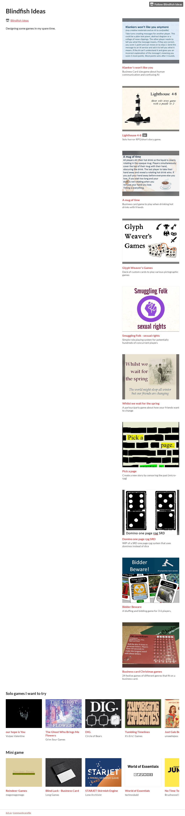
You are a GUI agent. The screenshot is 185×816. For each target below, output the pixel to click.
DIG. (88, 732)
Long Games (52, 794)
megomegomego (15, 794)
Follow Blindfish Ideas (168, 4)
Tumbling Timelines (137, 732)
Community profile (22, 812)
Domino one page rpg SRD (139, 539)
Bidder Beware (132, 606)
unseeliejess (171, 736)
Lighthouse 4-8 (131, 135)
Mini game (15, 752)
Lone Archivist (93, 794)
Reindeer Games (16, 790)
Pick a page (129, 471)
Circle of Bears (93, 736)
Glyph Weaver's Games (137, 267)
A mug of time (131, 200)
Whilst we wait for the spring (140, 403)
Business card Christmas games (142, 671)
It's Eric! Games (133, 736)
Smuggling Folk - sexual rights (141, 335)
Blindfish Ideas (19, 20)
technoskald (132, 794)
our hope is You (15, 732)
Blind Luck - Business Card (62, 790)
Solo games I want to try (26, 693)
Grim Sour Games (55, 739)
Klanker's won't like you (137, 67)
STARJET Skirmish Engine (101, 790)
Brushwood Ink (173, 794)
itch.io (9, 812)
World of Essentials (137, 790)
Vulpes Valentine (15, 736)
